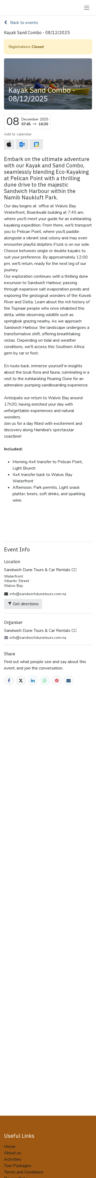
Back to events (23, 23)
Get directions (25, 604)
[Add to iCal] (9, 144)
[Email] (69, 680)
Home (9, 1146)
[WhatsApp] (45, 680)
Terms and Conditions (23, 1172)
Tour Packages (17, 1166)
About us (12, 1153)
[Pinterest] (57, 680)
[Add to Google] (36, 144)
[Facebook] (9, 680)
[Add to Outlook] (22, 144)
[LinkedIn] (33, 680)
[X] (21, 680)
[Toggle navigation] (86, 7)
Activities (12, 1159)
